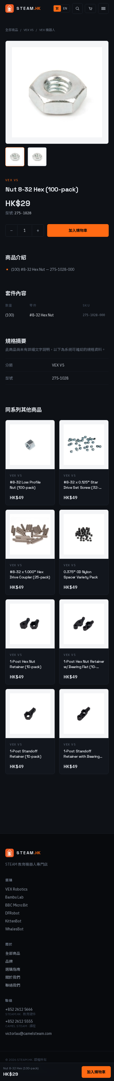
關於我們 (12, 977)
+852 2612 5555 (19, 1021)
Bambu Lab (14, 897)
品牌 (9, 961)
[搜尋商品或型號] (77, 8)
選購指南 (12, 969)
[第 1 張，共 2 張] (14, 156)
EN (65, 8)
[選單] (103, 8)
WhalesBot (14, 929)
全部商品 (11, 30)
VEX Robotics (16, 889)
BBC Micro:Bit (16, 905)
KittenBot (13, 921)
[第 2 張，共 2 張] (37, 156)
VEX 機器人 (47, 30)
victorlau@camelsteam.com (28, 1033)
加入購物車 (78, 230)
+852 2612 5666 (19, 1009)
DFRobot (12, 913)
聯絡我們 (12, 985)
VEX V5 (29, 30)
